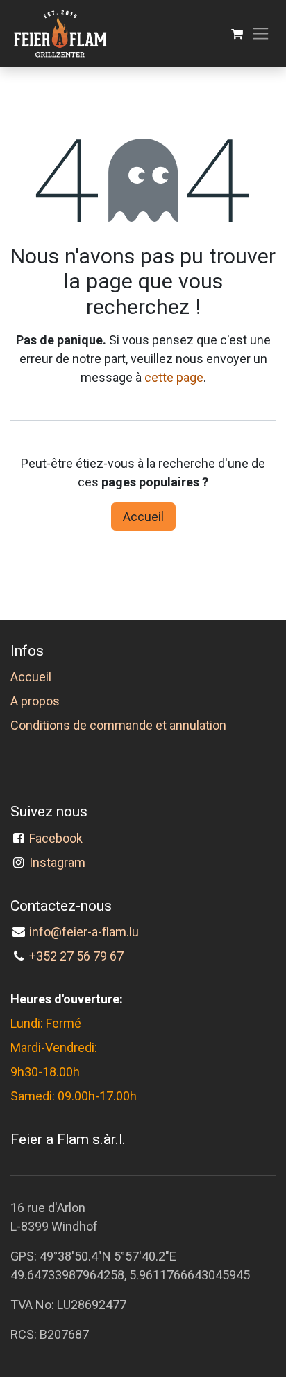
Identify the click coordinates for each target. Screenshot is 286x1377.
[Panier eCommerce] (237, 33)
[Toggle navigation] (261, 33)
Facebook (58, 838)
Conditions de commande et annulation (118, 725)
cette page (173, 377)
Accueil (143, 516)
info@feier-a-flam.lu (84, 931)
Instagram (57, 862)
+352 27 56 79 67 (76, 956)
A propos (35, 701)
